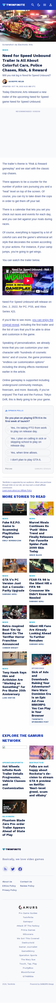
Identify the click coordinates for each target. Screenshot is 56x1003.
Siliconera (28, 934)
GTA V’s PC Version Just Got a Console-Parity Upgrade (13, 585)
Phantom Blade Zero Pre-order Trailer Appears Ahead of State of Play (13, 827)
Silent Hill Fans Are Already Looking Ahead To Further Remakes (40, 633)
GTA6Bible (28, 976)
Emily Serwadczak (11, 541)
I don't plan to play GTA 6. (26, 459)
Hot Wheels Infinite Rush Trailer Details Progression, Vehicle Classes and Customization (14, 777)
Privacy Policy (9, 890)
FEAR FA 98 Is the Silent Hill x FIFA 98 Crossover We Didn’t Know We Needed (41, 588)
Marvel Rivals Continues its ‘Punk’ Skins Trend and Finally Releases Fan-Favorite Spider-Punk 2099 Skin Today (41, 537)
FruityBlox (28, 968)
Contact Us (26, 881)
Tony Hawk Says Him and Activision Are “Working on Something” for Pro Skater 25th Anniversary (14, 683)
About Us (7, 881)
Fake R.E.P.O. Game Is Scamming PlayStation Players (11, 530)
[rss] (5, 869)
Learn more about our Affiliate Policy (17, 490)
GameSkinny (28, 951)
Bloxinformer (28, 972)
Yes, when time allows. (24, 452)
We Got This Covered (28, 938)
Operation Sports (28, 955)
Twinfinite (28, 917)
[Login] (51, 5)
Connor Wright (10, 648)
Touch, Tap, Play (28, 963)
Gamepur (28, 921)
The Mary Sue (28, 959)
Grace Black (35, 555)
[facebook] (20, 869)
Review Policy (27, 886)
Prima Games (28, 930)
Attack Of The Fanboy (28, 926)
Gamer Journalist (28, 947)
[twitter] (13, 869)
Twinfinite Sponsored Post (40, 720)
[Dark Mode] (39, 5)
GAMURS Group (47, 984)
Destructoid (28, 942)
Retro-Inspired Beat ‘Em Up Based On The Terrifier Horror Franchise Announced (13, 635)
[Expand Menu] (45, 5)
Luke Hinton (8, 698)
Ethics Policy (9, 886)
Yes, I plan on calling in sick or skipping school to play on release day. (28, 442)
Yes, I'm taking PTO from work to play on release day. (29, 429)
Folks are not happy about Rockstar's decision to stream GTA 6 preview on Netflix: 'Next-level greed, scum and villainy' (41, 781)
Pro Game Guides (28, 913)
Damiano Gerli (9, 594)
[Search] (33, 5)
